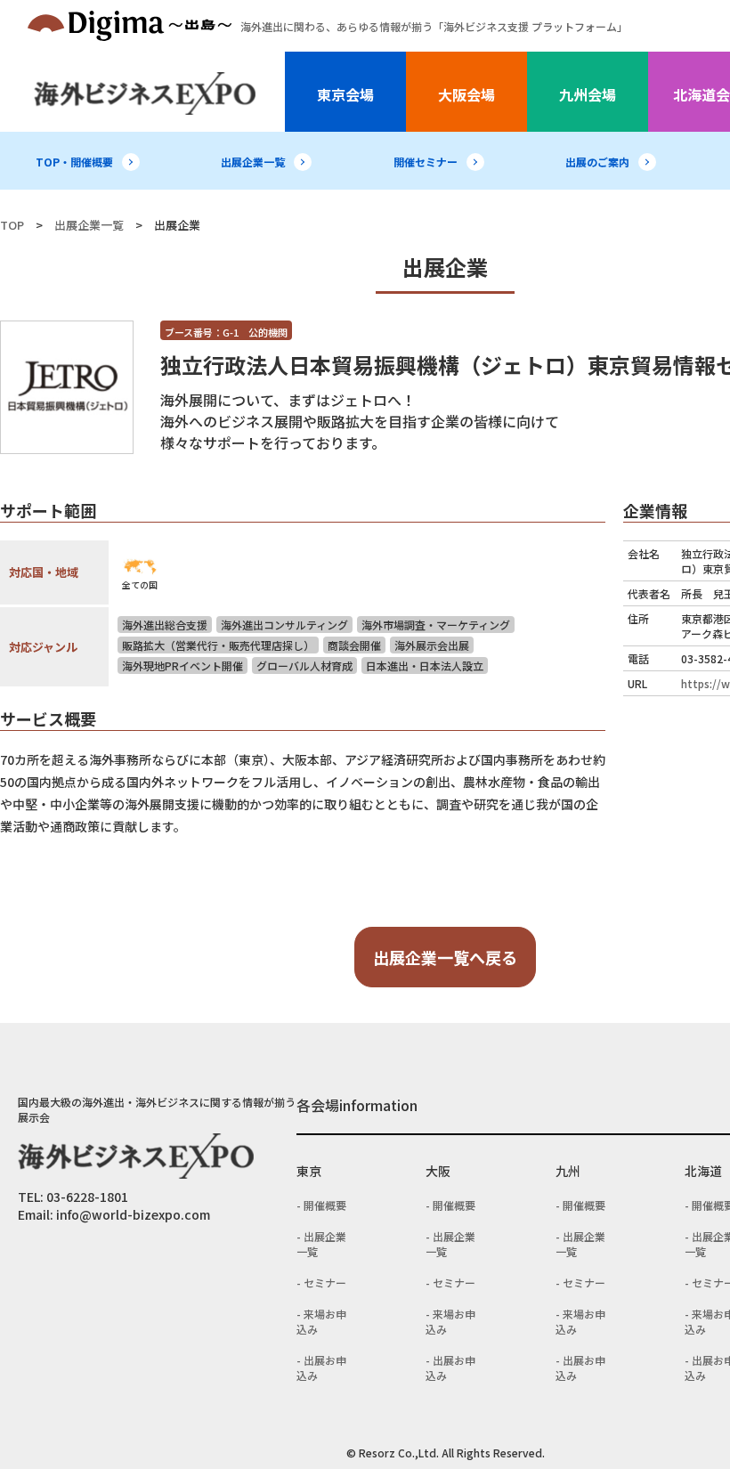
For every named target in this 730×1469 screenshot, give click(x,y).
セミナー (325, 1282)
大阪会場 (466, 94)
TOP (12, 224)
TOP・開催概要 (74, 161)
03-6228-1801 (87, 1196)
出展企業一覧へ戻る (445, 957)
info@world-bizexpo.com (133, 1214)
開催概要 (325, 1205)
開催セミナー (425, 161)
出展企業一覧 (253, 161)
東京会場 (345, 94)
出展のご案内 (597, 161)
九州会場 (587, 94)
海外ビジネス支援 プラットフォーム (434, 26)
